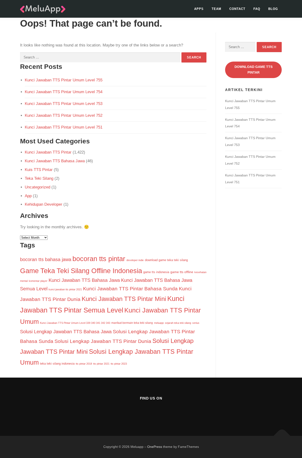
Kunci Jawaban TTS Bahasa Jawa (55, 161)
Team (216, 9)
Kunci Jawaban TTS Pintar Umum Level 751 (63, 127)
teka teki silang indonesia (57, 363)
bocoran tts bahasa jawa (45, 259)
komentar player (38, 280)
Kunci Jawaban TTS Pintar (48, 152)
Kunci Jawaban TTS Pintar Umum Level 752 (63, 115)
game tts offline (181, 272)
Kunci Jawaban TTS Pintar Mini (124, 298)
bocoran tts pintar (98, 258)
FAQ (256, 9)
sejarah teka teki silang (178, 322)
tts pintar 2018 (84, 363)
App (28, 196)
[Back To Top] (282, 436)
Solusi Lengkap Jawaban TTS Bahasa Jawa (66, 331)
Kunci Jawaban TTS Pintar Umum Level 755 (63, 80)
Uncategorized (37, 187)
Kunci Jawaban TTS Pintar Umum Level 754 (63, 92)
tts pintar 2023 (119, 363)
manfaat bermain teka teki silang (132, 323)
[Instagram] (151, 411)
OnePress (154, 447)
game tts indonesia (156, 272)
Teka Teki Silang (39, 178)
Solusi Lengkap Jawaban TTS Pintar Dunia (103, 341)
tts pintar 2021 (101, 363)
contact (237, 9)
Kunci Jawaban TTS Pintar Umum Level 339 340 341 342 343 (75, 322)
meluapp (159, 322)
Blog (273, 9)
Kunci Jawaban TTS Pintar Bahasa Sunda (130, 288)
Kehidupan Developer (43, 204)
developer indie (135, 260)
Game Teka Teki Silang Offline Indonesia (81, 271)
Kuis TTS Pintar (39, 169)
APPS (199, 9)
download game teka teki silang (166, 260)
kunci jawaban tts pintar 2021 (65, 289)
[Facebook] (139, 411)
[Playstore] (162, 411)
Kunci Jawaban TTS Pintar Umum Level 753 (63, 103)
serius (195, 322)
